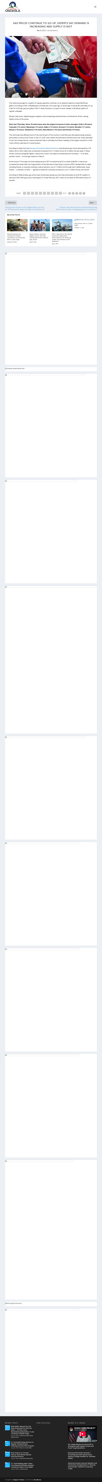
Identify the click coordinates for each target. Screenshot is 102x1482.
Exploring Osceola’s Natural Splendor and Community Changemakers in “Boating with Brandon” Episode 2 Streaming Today (82, 1465)
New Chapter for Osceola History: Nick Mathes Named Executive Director (21, 1454)
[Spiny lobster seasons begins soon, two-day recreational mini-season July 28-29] (40, 225)
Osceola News (24, 1469)
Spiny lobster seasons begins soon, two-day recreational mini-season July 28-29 (39, 236)
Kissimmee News (24, 1435)
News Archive (15, 1437)
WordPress (37, 1480)
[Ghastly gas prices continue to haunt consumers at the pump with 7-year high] (17, 225)
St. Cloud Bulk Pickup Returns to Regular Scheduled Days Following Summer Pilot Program (22, 1444)
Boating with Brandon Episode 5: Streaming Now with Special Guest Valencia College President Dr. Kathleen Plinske (81, 1455)
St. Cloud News (27, 1448)
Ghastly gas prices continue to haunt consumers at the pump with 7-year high (16, 236)
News (31, 1435)
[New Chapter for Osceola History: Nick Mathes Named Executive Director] (7, 1454)
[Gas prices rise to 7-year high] (84, 220)
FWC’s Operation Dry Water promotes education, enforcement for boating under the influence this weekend (62, 237)
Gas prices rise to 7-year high (83, 224)
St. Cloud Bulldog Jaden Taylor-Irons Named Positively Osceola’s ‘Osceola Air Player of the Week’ (22, 1465)
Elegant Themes (18, 1480)
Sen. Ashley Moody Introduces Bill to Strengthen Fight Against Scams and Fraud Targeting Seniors (81, 1446)
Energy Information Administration (43, 148)
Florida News (52, 30)
